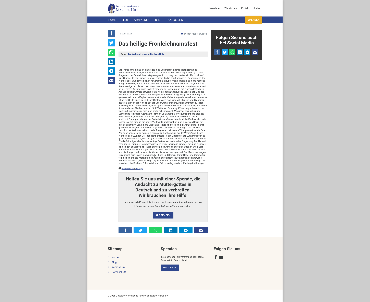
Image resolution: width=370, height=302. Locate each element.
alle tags (139, 168)
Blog (125, 19)
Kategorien (175, 19)
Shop (158, 19)
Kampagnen (141, 19)
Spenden (253, 19)
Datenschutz (119, 272)
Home (112, 19)
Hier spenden (169, 267)
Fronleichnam (128, 168)
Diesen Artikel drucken (195, 33)
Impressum (118, 267)
